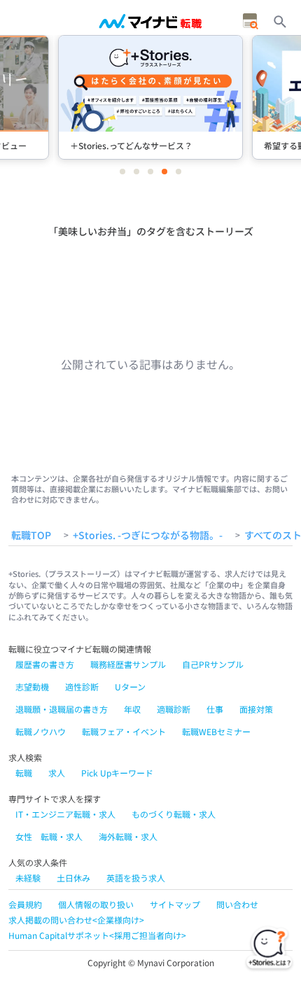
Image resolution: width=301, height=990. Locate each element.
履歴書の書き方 (44, 664)
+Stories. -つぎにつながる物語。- (148, 535)
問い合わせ (237, 904)
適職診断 (173, 709)
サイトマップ (175, 904)
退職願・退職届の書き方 (61, 709)
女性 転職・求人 (49, 836)
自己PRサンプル (213, 664)
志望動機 (32, 686)
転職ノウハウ (40, 731)
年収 (132, 709)
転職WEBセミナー (216, 731)
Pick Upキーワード (117, 773)
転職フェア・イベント (124, 731)
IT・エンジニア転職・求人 (65, 814)
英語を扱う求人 (135, 878)
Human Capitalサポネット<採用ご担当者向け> (97, 935)
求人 (56, 773)
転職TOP (31, 535)
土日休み (73, 878)
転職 (23, 773)
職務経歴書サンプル (128, 664)
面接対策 (256, 709)
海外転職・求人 (128, 836)
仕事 (214, 709)
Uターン (130, 686)
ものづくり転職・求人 (174, 814)
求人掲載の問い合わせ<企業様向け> (76, 920)
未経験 (28, 878)
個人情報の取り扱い (96, 904)
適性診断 (82, 686)
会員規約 (25, 904)
